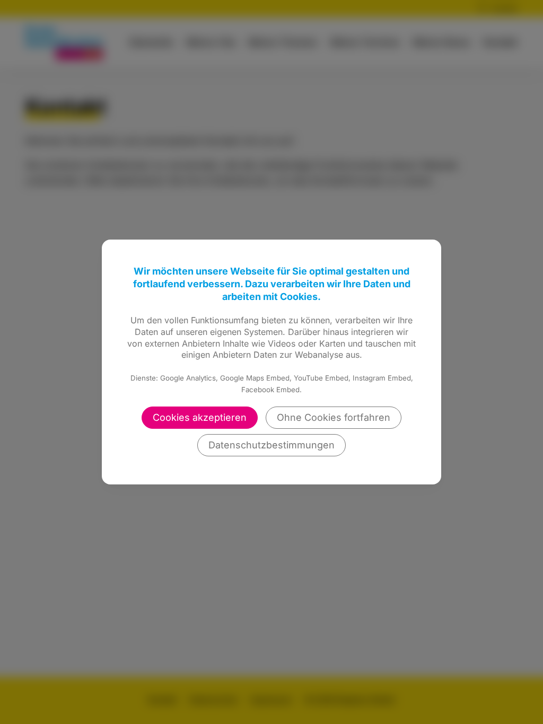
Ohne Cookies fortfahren (333, 417)
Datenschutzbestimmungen (271, 445)
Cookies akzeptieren (200, 417)
